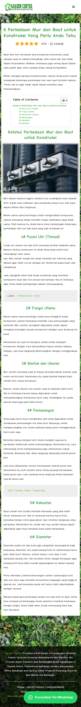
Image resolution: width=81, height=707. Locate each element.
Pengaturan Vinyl (29, 296)
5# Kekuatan (24, 120)
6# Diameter (24, 123)
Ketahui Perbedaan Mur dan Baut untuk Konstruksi (39, 105)
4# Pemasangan (25, 118)
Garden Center (13, 653)
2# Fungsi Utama (26, 112)
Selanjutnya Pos (40, 633)
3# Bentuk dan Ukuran (29, 115)
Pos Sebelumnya (40, 623)
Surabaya (13, 696)
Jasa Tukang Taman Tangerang (26, 490)
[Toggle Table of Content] (62, 100)
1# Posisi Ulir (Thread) (28, 109)
